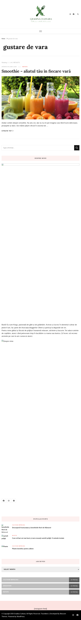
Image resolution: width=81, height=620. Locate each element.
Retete (25, 66)
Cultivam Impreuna (18, 525)
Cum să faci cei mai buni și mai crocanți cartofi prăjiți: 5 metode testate (38, 538)
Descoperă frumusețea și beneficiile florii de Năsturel (31, 527)
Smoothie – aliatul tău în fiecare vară (36, 71)
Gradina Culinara (20, 614)
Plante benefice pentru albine (23, 549)
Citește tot (7, 131)
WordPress (21, 616)
